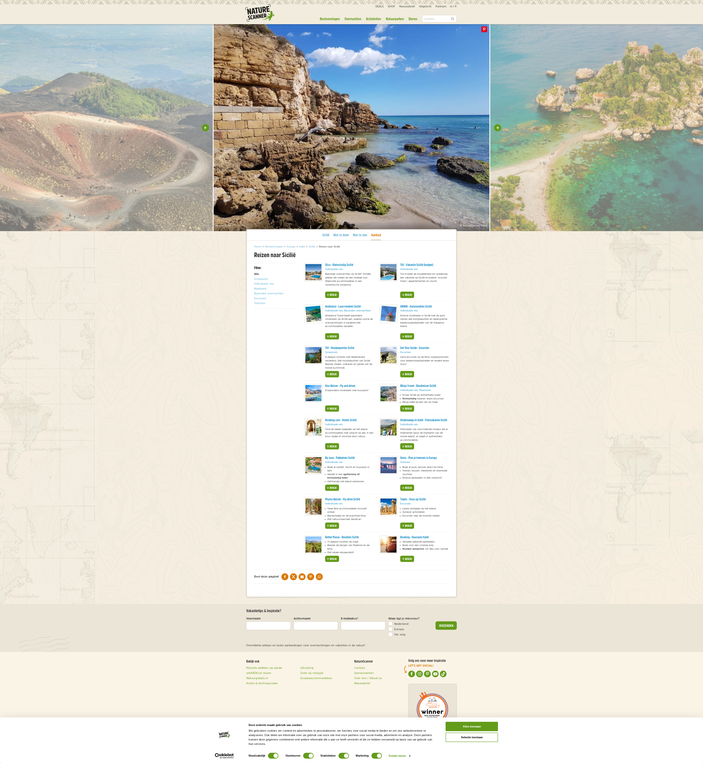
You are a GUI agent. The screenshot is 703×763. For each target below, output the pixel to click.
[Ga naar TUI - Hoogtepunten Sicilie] (313, 355)
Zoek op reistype (311, 672)
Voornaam (253, 618)
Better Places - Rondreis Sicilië (342, 537)
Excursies (260, 298)
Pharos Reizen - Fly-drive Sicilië (342, 499)
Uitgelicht (425, 6)
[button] (205, 127)
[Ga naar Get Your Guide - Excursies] (388, 355)
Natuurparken (395, 18)
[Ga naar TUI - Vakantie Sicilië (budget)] (388, 272)
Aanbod (376, 234)
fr (456, 6)
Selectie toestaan (472, 737)
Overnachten (353, 18)
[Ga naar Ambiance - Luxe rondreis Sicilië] (313, 314)
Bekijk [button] (333, 295)
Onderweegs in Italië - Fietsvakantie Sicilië (423, 420)
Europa (399, 629)
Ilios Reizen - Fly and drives (340, 386)
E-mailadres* (349, 618)
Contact (359, 667)
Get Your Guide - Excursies (414, 348)
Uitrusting (307, 667)
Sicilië (325, 234)
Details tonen (397, 755)
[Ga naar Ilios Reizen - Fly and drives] (313, 393)
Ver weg (400, 634)
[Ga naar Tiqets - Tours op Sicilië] (388, 506)
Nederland (401, 623)
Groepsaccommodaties (316, 677)
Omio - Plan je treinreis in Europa (418, 458)
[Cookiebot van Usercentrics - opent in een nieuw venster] (224, 756)
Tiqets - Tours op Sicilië (413, 499)
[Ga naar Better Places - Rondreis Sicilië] (313, 544)
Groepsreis (261, 278)
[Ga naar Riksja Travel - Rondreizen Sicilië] (388, 393)
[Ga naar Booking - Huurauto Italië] (388, 544)
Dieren (413, 18)
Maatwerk (260, 288)
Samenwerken (364, 672)
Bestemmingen (330, 18)
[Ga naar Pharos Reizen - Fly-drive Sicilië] (313, 506)
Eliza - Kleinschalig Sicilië (339, 265)
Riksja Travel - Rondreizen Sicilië (418, 386)
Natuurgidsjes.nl (257, 677)
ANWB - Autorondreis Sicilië (416, 306)
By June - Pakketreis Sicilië (340, 458)
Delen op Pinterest (484, 29)
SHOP (391, 6)
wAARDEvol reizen (258, 672)
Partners (441, 6)
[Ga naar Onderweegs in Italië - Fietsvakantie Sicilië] (388, 427)
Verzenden (446, 625)
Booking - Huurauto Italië (414, 537)
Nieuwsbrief (407, 6)
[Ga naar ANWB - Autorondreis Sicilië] (388, 314)
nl (451, 6)
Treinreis (259, 303)
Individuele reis (264, 283)
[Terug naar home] (260, 12)
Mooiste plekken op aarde (264, 667)
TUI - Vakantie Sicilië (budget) (416, 265)
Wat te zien (360, 235)
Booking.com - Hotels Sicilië (340, 420)
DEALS (379, 6)
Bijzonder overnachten (269, 293)
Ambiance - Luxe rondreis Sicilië (343, 306)
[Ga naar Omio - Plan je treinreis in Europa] (388, 465)
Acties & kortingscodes (262, 683)
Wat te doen (341, 235)
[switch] (308, 756)
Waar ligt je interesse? (404, 618)
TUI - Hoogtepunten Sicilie (339, 348)
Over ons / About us (368, 677)
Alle (256, 274)
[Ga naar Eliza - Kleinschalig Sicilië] (313, 272)
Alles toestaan (472, 726)
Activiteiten (373, 18)
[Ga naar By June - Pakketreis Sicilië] (313, 465)
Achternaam (302, 618)
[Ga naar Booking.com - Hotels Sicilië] (313, 427)
